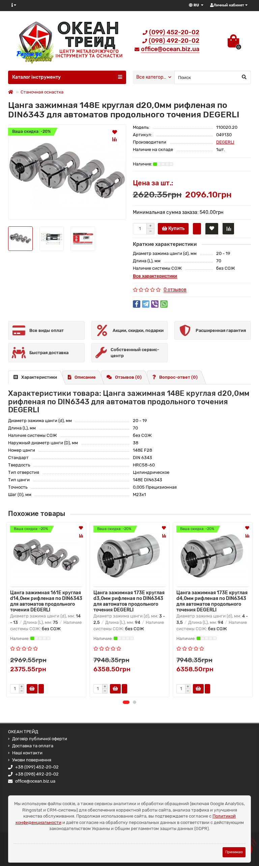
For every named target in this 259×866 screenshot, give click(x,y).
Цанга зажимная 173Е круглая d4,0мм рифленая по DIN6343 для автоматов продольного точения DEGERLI (212, 600)
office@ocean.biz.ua (170, 49)
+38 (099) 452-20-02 (37, 766)
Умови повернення (31, 759)
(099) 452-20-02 (174, 32)
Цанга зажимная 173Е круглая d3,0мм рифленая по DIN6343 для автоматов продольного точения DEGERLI (129, 600)
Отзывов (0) (128, 377)
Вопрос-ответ (178, 377)
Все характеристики (155, 275)
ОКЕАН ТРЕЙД (23, 731)
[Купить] (32, 688)
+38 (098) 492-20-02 (37, 774)
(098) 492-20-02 (174, 40)
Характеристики (39, 377)
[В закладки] (114, 132)
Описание (85, 377)
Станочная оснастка (42, 92)
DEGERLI (225, 142)
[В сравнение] (114, 139)
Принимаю (234, 852)
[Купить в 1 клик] (197, 228)
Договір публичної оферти (39, 738)
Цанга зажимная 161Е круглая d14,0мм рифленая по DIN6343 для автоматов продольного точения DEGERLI (46, 600)
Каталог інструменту (36, 77)
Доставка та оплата (32, 745)
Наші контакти (27, 752)
